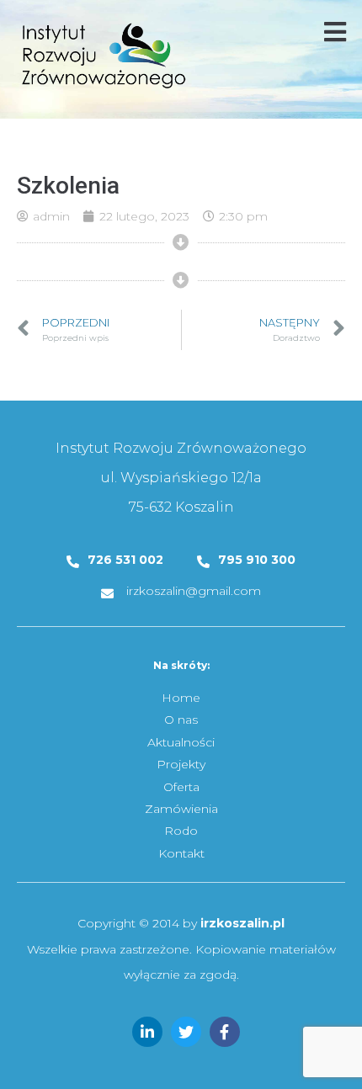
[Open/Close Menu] (334, 31)
